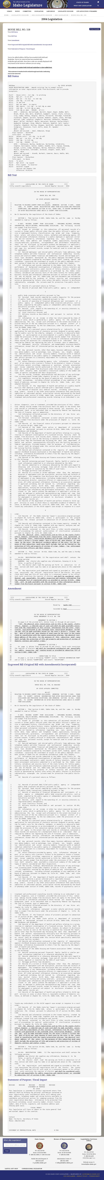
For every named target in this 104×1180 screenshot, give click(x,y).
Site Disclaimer (69, 1176)
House (17, 11)
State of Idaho (82, 2)
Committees (27, 11)
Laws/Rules (51, 11)
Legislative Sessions (65, 11)
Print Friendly (94, 29)
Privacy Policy (82, 1176)
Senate (9, 11)
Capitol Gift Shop (11, 1168)
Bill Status (14, 32)
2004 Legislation (61, 15)
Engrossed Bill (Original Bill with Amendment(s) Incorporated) (31, 44)
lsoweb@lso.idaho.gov (89, 1164)
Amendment (15, 40)
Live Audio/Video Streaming (86, 11)
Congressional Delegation (32, 1168)
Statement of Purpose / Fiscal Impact (23, 49)
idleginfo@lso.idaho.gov (65, 1163)
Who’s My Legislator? (83, 5)
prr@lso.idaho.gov (40, 1163)
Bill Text (14, 36)
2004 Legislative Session (42, 15)
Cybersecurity (94, 1176)
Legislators (38, 11)
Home (6, 15)
